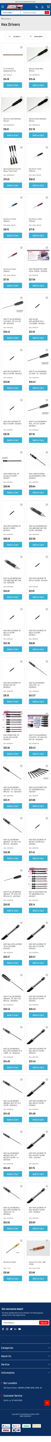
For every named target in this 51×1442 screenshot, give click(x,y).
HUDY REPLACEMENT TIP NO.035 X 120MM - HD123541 (12, 528)
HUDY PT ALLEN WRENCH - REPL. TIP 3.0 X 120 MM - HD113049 (38, 423)
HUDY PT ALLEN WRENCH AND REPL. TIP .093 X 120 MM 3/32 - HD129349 (12, 998)
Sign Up (44, 1322)
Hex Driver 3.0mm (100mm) (9, 270)
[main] (25, 665)
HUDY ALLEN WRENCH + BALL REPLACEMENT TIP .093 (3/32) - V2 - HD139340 (11, 1210)
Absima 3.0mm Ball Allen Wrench (37, 120)
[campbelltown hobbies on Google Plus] (15, 1329)
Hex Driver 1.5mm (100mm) (35, 170)
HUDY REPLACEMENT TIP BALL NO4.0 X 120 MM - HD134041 (37, 1050)
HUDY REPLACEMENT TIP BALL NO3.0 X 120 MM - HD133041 (37, 998)
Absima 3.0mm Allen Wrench (36, 69)
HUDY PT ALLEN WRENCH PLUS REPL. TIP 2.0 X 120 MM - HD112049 (12, 321)
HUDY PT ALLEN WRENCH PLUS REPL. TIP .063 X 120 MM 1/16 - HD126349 (38, 737)
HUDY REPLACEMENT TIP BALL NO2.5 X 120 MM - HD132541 (37, 946)
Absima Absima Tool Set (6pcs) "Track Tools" (12, 170)
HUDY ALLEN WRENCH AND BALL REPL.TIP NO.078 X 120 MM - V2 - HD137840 (11, 1156)
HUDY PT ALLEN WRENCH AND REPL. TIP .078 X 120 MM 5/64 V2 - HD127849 (12, 894)
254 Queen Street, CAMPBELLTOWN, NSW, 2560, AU (23, 1387)
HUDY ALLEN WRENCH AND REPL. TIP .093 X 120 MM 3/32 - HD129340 (12, 841)
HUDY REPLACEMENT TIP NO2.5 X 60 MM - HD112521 (12, 372)
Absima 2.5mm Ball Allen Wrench (12, 120)
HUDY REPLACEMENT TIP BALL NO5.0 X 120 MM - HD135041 (37, 1103)
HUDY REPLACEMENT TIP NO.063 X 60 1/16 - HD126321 (12, 685)
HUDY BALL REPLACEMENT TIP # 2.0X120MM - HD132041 (12, 946)
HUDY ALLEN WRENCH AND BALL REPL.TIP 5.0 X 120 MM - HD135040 (12, 1103)
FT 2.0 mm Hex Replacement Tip (9, 69)
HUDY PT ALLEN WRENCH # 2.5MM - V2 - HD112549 (37, 372)
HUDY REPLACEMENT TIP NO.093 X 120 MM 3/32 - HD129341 (37, 841)
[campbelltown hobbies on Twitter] (11, 1329)
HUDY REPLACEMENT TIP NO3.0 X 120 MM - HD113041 (38, 579)
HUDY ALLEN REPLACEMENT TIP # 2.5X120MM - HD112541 (37, 321)
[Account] (42, 6)
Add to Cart (12, 85)
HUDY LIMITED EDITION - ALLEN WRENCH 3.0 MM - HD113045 (37, 476)
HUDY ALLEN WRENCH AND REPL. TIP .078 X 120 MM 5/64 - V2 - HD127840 (12, 789)
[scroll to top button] (47, 1403)
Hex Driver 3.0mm (9, 1262)
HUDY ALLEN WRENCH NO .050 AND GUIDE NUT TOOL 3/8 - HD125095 (12, 580)
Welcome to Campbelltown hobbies (25, 1)
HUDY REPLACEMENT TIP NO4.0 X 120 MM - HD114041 (12, 632)
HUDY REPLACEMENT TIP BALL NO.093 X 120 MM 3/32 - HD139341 (37, 1209)
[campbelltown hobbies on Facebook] (3, 1329)
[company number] (37, 6)
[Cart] (48, 7)
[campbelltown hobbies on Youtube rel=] (19, 1329)
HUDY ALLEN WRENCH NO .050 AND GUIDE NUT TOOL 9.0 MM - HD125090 (38, 528)
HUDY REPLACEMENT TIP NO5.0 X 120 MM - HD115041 (37, 632)
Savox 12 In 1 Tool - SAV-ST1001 (37, 1263)
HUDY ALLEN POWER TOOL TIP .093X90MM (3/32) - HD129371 (38, 894)
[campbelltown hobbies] (15, 6)
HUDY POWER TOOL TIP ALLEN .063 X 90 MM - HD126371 (11, 737)
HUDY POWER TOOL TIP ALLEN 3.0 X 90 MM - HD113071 (11, 476)
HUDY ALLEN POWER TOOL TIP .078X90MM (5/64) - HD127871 (38, 789)
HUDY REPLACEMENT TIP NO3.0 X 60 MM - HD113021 (12, 422)
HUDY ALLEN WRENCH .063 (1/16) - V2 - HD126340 (36, 685)
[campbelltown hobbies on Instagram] (7, 1329)
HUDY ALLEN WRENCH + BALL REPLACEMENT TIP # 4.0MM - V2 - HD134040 (12, 1050)
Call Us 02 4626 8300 (13, 1400)
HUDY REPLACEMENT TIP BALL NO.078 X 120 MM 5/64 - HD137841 (37, 1155)
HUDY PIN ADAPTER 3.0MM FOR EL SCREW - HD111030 (38, 270)
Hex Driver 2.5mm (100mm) (35, 220)
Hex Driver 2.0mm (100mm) (9, 220)
